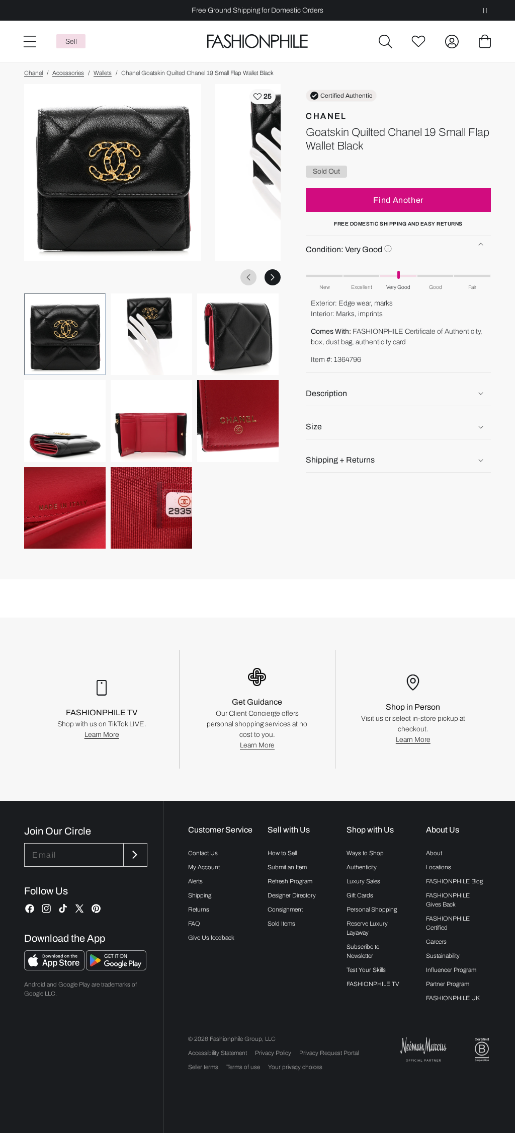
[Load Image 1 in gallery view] (65, 334)
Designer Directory (292, 895)
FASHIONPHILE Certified (448, 923)
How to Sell (282, 853)
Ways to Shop (365, 853)
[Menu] (29, 41)
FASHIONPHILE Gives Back (448, 900)
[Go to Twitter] (79, 908)
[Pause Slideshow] (485, 10)
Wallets (103, 73)
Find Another (398, 200)
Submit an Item (287, 867)
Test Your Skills (366, 969)
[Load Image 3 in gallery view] (238, 334)
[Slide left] (248, 277)
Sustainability (443, 955)
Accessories (68, 73)
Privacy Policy (273, 1052)
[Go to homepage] (257, 41)
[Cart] (484, 41)
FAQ (194, 923)
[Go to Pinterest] (96, 908)
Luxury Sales (363, 881)
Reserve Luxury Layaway (367, 928)
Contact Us (203, 853)
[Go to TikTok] (62, 908)
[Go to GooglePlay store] (116, 967)
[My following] (418, 41)
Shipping (199, 895)
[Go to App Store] (55, 967)
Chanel (33, 73)
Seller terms (203, 1067)
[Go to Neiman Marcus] (423, 1049)
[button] (385, 41)
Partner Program (447, 984)
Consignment (285, 909)
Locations (438, 867)
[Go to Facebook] (29, 908)
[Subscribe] (134, 855)
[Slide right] (273, 277)
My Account (204, 867)
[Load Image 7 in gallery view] (65, 508)
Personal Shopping (372, 909)
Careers (436, 941)
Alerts (195, 881)
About (434, 853)
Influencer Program (451, 969)
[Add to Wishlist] (262, 96)
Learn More (101, 734)
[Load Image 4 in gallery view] (65, 421)
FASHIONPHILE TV (373, 984)
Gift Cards (360, 895)
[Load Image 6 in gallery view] (238, 421)
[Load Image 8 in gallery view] (151, 508)
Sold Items (281, 923)
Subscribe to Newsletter (363, 951)
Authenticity (362, 867)
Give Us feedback (211, 937)
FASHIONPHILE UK (453, 998)
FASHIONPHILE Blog (454, 881)
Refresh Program (290, 881)
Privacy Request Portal (329, 1052)
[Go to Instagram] (46, 908)
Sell (71, 41)
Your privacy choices (295, 1067)
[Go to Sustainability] (482, 1050)
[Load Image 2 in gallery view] (151, 334)
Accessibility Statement (217, 1052)
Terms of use (243, 1067)
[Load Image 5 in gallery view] (151, 421)
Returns (198, 909)
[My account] (451, 41)
